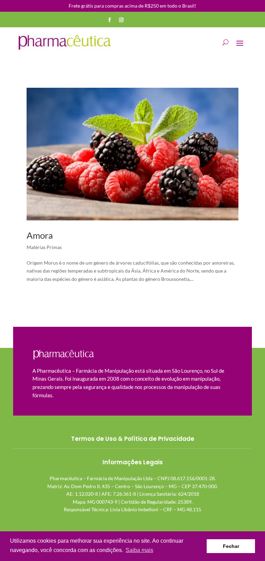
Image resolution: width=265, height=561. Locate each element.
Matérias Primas (44, 247)
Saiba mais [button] (139, 550)
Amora (40, 235)
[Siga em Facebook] (109, 20)
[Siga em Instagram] (121, 20)
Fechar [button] (231, 546)
